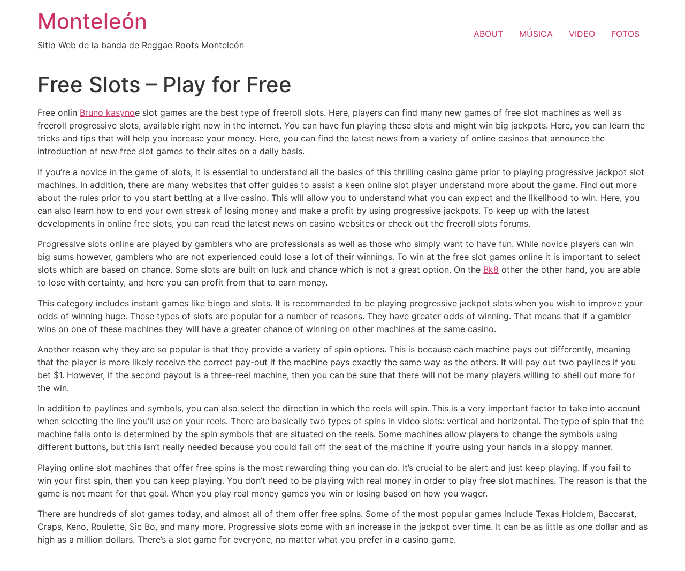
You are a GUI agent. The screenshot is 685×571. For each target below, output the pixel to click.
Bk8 (491, 269)
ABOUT (488, 33)
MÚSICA (536, 33)
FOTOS (625, 33)
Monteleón (92, 21)
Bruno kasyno (107, 112)
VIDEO (582, 33)
